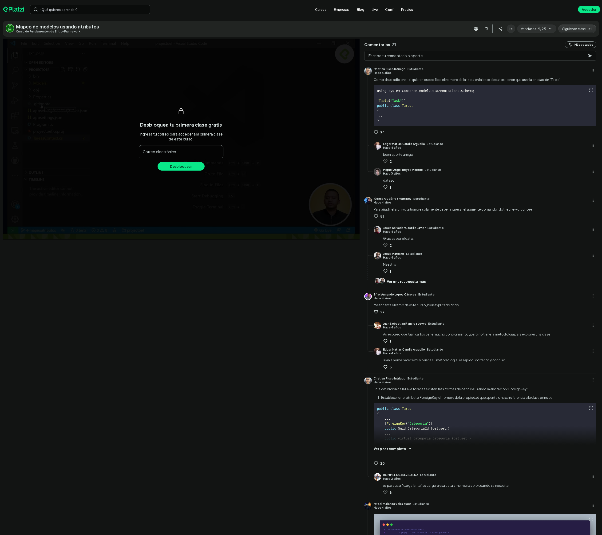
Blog (360, 9)
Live (375, 9)
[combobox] (90, 9)
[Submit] (36, 9)
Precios (407, 9)
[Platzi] (13, 9)
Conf (389, 9)
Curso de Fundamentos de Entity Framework (48, 31)
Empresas (341, 9)
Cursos (320, 9)
